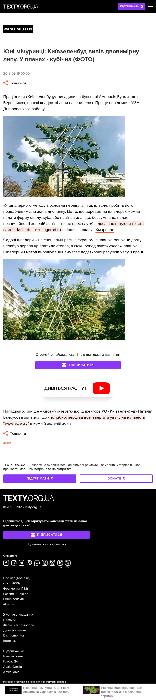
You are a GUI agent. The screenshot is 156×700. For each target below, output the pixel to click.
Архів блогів (12, 667)
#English (9, 604)
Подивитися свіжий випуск (46, 544)
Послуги (9, 620)
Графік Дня (11, 661)
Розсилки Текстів (15, 594)
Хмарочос (104, 229)
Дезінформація (14, 630)
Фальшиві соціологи (18, 625)
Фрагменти (11, 589)
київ (8, 443)
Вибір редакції (14, 599)
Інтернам (9, 641)
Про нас (9, 578)
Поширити (17, 83)
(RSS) (16, 583)
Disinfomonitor (13, 635)
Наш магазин (13, 656)
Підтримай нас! (14, 651)
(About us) (23, 578)
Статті (7, 583)
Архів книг (11, 672)
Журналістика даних (18, 615)
